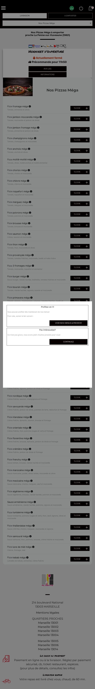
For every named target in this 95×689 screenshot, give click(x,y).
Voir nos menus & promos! (68, 323)
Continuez (68, 342)
